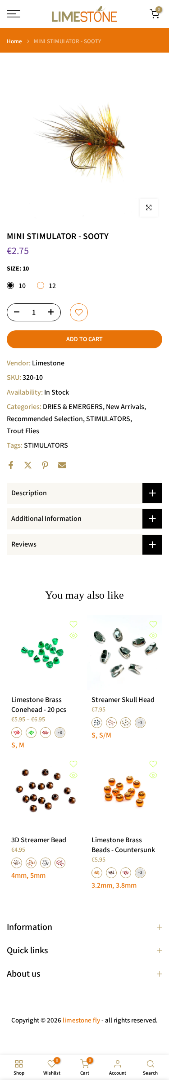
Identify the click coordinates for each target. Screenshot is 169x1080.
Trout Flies (23, 431)
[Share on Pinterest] (45, 465)
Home (14, 41)
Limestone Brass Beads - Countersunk (123, 845)
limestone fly (81, 1020)
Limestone (48, 363)
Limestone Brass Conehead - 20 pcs (38, 705)
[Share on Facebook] (11, 465)
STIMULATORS (108, 419)
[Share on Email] (62, 465)
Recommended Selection (45, 419)
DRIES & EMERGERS (73, 407)
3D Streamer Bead (38, 840)
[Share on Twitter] (28, 465)
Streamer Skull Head (123, 700)
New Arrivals (125, 407)
